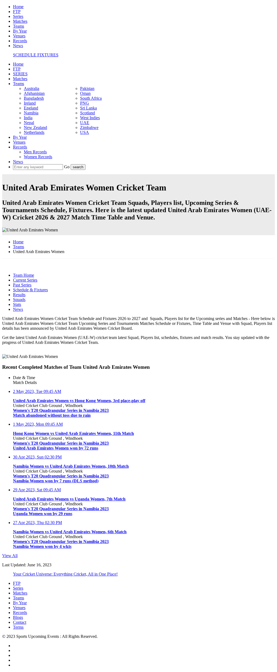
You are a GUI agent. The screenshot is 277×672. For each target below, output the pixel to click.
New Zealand (35, 127)
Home (18, 6)
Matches (20, 21)
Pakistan (87, 88)
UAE (84, 122)
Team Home (23, 275)
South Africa (91, 98)
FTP (17, 11)
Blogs (18, 617)
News (18, 45)
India (28, 117)
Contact (19, 622)
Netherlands (34, 132)
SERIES (20, 74)
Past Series (22, 285)
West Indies (90, 117)
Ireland (30, 103)
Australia (31, 88)
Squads (19, 299)
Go (67, 166)
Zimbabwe (89, 127)
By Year (20, 31)
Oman (85, 93)
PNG (84, 103)
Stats (17, 304)
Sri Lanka (88, 108)
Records (20, 40)
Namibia (31, 113)
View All (10, 555)
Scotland (87, 113)
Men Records (35, 152)
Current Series (25, 280)
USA (84, 132)
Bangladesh (34, 98)
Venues (19, 36)
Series (18, 16)
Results (19, 294)
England (31, 108)
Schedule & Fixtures (30, 289)
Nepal (29, 122)
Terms (18, 627)
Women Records (38, 156)
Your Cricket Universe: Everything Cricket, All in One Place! (65, 574)
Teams (18, 26)
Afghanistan (34, 93)
